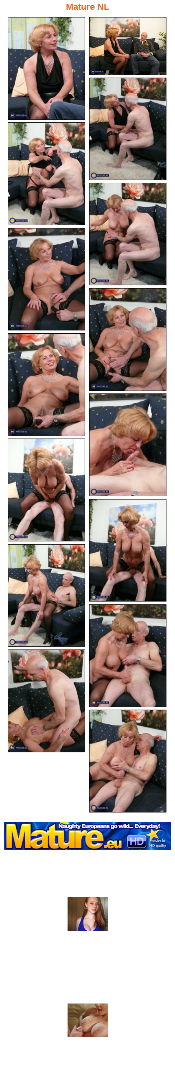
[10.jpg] (46, 490)
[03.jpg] (127, 129)
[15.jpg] (127, 761)
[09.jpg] (127, 444)
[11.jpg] (127, 550)
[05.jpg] (127, 234)
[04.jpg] (46, 173)
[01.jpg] (46, 68)
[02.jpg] (127, 46)
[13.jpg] (127, 655)
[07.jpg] (127, 339)
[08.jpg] (46, 384)
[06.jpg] (46, 279)
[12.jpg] (46, 595)
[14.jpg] (46, 700)
